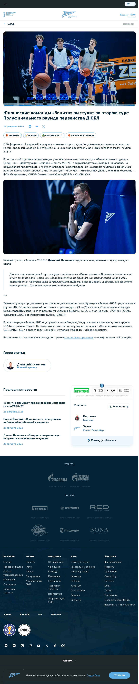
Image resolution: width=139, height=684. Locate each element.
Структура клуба (80, 561)
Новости (128, 24)
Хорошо (119, 675)
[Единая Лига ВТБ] (9, 630)
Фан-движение (113, 561)
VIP (40, 614)
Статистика (9, 584)
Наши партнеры (79, 571)
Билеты (24, 614)
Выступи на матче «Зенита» (120, 604)
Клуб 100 (76, 585)
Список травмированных (13, 573)
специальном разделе (78, 337)
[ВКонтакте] (14, 645)
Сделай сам (111, 595)
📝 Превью (30, 135)
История (75, 580)
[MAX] (22, 645)
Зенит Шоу (110, 576)
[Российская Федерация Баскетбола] (24, 630)
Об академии (55, 561)
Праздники (111, 571)
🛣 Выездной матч (52, 135)
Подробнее (93, 675)
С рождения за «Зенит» (117, 599)
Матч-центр (120, 406)
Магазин (56, 614)
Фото (29, 566)
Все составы (78, 590)
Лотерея (109, 580)
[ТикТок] (55, 645)
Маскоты (110, 566)
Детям (108, 590)
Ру (128, 4)
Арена (7, 614)
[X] (46, 645)
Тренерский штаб (13, 566)
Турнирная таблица (9, 591)
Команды (53, 571)
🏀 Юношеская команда (81, 135)
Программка (33, 576)
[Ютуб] (38, 645)
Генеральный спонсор (83, 566)
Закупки (75, 595)
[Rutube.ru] (30, 645)
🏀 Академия (12, 135)
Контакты (76, 576)
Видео (29, 571)
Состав (7, 561)
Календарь (9, 579)
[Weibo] (63, 645)
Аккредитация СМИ (34, 582)
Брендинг (76, 599)
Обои (107, 585)
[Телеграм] (6, 645)
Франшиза (54, 566)
